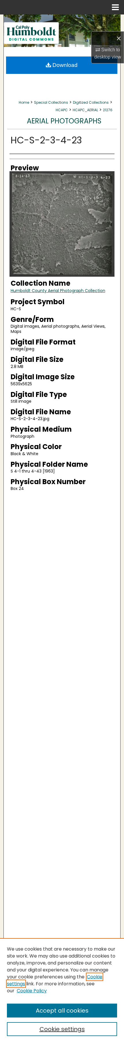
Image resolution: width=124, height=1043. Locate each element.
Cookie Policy (32, 990)
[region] (62, 990)
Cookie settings (62, 1029)
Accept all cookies (62, 1010)
